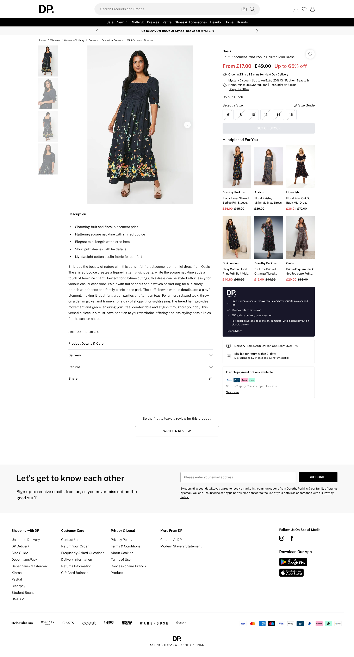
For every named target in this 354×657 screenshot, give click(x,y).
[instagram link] (281, 538)
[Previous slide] (97, 30)
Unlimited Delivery (26, 540)
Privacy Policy (121, 540)
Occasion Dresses (112, 40)
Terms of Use (121, 559)
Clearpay (18, 586)
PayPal (17, 579)
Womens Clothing (74, 40)
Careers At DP (171, 540)
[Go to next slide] (187, 125)
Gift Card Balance (74, 573)
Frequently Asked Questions (82, 553)
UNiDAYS (18, 599)
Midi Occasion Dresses (140, 40)
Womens (55, 40)
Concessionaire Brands (128, 566)
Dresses (93, 40)
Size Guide (20, 553)
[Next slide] (257, 30)
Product (117, 573)
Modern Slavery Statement (181, 546)
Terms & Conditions (125, 546)
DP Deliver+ (20, 546)
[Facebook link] (292, 538)
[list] (140, 124)
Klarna (17, 573)
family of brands (326, 488)
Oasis (227, 51)
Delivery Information (76, 559)
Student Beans (23, 593)
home (42, 40)
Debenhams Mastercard (30, 566)
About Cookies (122, 553)
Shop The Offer (239, 89)
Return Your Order (75, 546)
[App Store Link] (293, 567)
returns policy (281, 357)
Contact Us (69, 540)
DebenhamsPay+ (24, 559)
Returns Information (76, 566)
